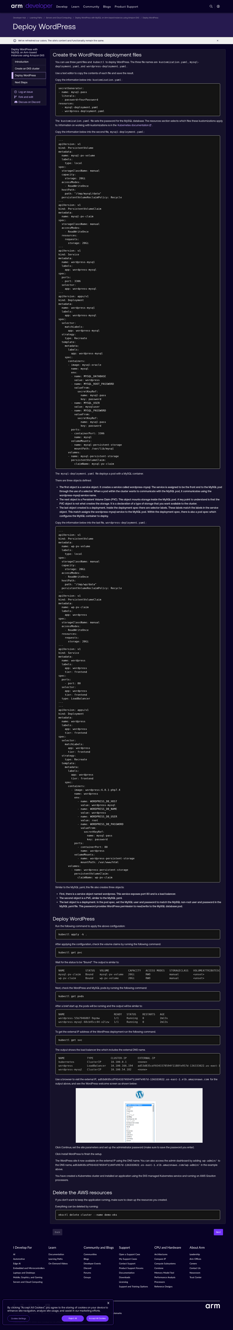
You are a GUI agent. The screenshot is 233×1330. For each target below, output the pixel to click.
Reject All (73, 1318)
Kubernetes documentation (133, 125)
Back (57, 1232)
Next (218, 1232)
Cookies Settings (18, 1318)
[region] (58, 1312)
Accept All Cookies (97, 1318)
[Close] (108, 1303)
